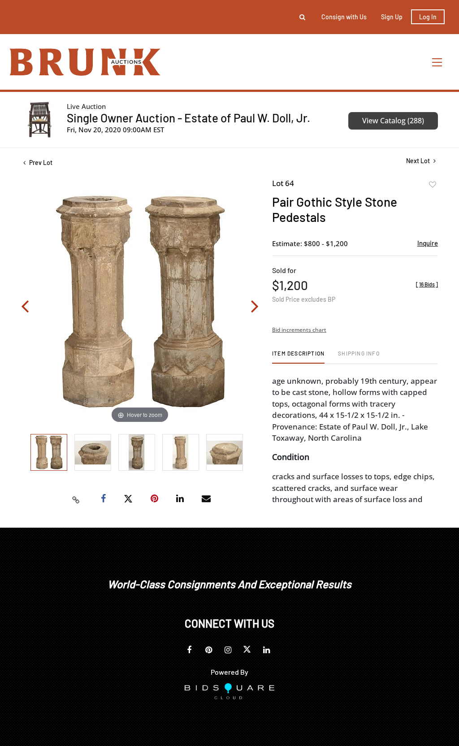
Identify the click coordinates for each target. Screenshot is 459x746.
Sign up (392, 17)
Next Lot (418, 161)
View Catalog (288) (393, 121)
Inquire (427, 243)
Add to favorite (432, 185)
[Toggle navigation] (437, 62)
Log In (428, 17)
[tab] (298, 356)
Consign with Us (344, 17)
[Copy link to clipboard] (76, 499)
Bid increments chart (299, 330)
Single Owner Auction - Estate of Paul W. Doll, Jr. (188, 118)
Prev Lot (40, 162)
